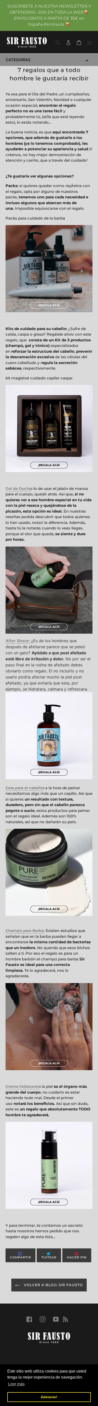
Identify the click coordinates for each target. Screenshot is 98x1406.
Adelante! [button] (49, 1397)
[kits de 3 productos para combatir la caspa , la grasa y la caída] (49, 428)
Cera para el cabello (24, 787)
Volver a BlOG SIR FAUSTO (53, 1285)
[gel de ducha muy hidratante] (49, 590)
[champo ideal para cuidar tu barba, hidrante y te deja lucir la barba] (49, 1026)
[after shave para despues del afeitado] (49, 735)
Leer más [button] (16, 1384)
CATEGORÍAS (18, 59)
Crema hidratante (23, 1086)
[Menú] (89, 42)
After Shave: (18, 640)
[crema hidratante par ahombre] (49, 1165)
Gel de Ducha (18, 488)
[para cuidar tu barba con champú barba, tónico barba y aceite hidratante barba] (49, 268)
